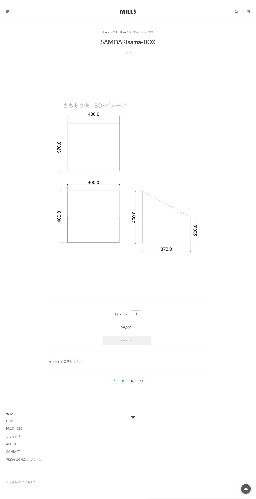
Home (107, 32)
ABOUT (11, 444)
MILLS (127, 52)
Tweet (122, 381)
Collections (120, 32)
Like (114, 381)
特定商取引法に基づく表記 (24, 459)
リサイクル (13, 436)
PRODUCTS (14, 428)
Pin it (131, 381)
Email (141, 381)
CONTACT (13, 451)
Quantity (121, 314)
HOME (10, 421)
